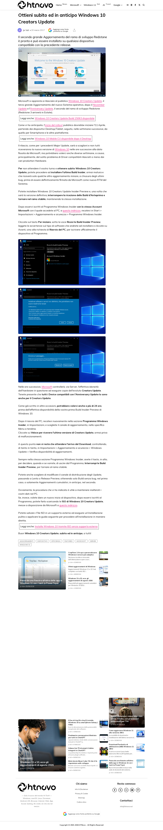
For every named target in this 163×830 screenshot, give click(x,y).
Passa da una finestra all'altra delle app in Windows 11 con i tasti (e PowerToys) (41, 581)
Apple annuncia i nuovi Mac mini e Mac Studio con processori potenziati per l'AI (127, 719)
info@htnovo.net (126, 806)
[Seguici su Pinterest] (138, 790)
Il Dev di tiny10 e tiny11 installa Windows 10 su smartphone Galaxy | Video (83, 722)
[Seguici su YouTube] (132, 790)
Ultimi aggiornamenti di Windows (81, 566)
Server (93, 541)
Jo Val (26, 30)
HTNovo (82, 825)
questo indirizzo (72, 210)
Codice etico (81, 802)
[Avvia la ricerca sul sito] (144, 5)
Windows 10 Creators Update (85, 100)
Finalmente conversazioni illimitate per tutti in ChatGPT (82, 736)
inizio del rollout (54, 125)
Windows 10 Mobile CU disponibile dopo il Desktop (63, 138)
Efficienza (56, 541)
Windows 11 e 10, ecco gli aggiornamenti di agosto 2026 (80, 579)
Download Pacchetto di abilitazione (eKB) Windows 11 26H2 (121, 746)
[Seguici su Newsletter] (126, 790)
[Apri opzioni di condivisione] (74, 30)
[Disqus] (63, 623)
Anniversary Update (41, 108)
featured (68, 541)
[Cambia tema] (131, 5)
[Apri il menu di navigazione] (128, 5)
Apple (114, 712)
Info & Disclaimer (81, 789)
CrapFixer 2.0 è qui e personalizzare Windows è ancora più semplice (82, 554)
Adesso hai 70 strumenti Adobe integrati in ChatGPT (80, 749)
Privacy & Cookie (81, 793)
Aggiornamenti (26, 541)
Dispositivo (42, 541)
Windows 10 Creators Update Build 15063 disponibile (64, 118)
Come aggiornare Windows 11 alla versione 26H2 (121, 731)
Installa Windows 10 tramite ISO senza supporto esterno (66, 526)
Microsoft (47, 386)
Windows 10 (62, 149)
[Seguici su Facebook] (135, 5)
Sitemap (81, 798)
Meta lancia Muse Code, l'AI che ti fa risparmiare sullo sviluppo (82, 762)
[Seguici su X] (139, 5)
